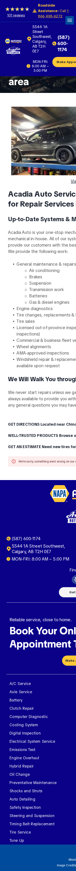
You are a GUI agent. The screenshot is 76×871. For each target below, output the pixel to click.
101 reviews (16, 15)
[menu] (69, 20)
